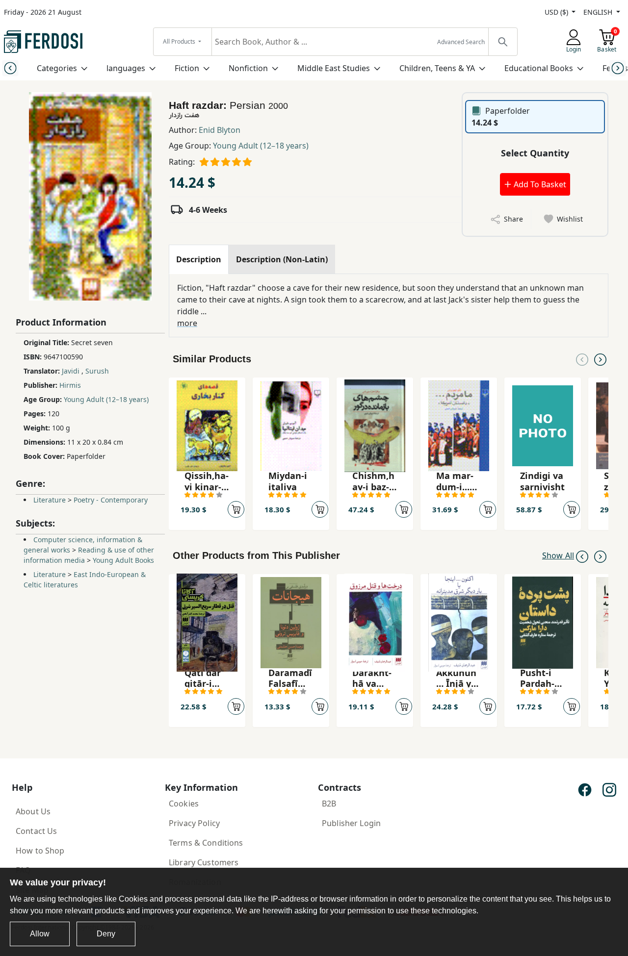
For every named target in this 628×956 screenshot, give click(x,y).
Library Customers (203, 862)
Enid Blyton (219, 130)
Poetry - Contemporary (111, 499)
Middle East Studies (333, 68)
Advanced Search (461, 42)
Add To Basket (539, 184)
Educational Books (538, 68)
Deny (106, 934)
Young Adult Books (123, 560)
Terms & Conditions (206, 842)
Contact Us (36, 831)
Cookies (184, 803)
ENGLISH (598, 12)
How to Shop (40, 850)
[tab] (199, 259)
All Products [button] (180, 41)
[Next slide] (618, 68)
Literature (49, 499)
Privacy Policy (194, 823)
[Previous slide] (10, 68)
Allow (40, 934)
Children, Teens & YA (437, 68)
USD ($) (557, 12)
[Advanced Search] (502, 41)
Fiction (187, 68)
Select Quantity (535, 153)
